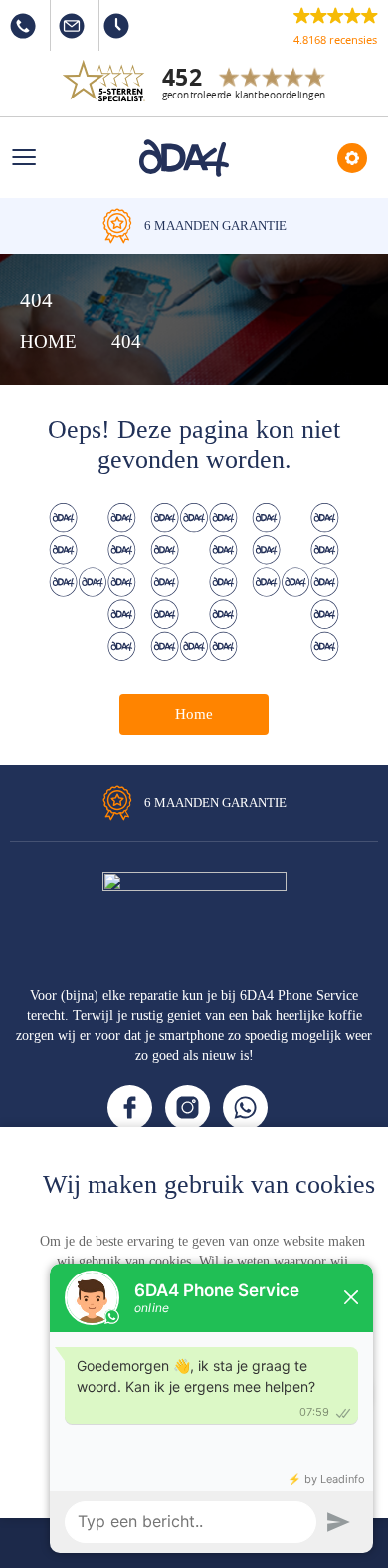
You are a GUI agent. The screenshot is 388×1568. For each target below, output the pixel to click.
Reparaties (352, 158)
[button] (335, 26)
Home (194, 714)
